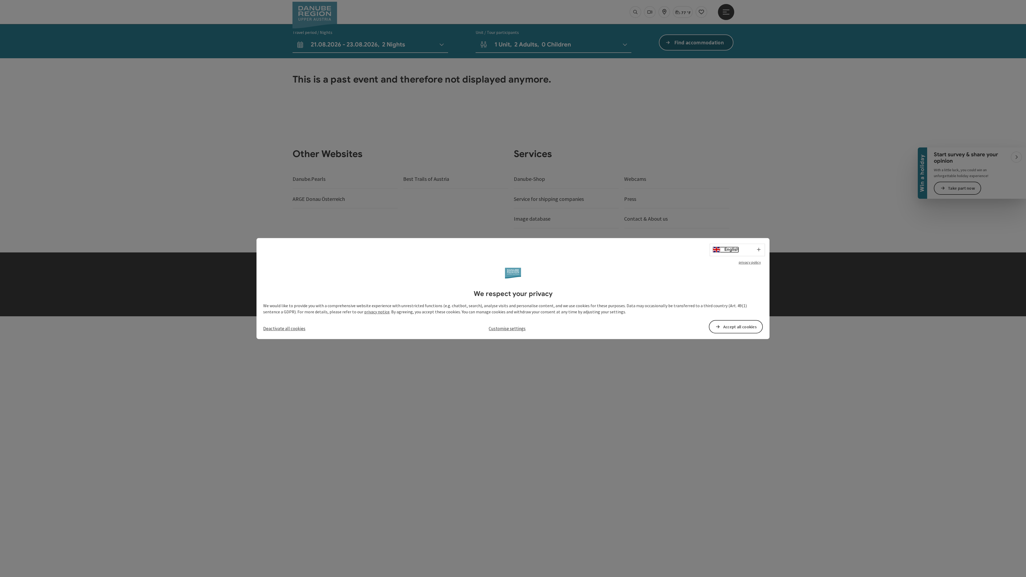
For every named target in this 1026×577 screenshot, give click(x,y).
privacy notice (377, 311)
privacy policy (750, 262)
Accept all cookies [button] (740, 326)
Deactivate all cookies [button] (284, 329)
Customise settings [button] (507, 329)
